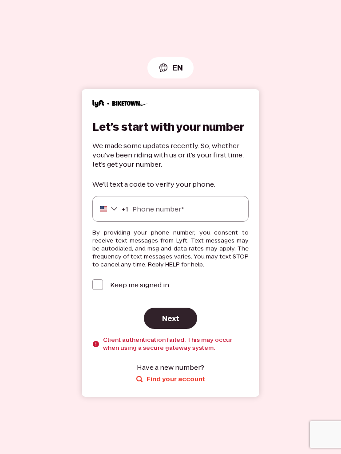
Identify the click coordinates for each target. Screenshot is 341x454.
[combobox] (170, 68)
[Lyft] (120, 105)
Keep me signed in (139, 285)
